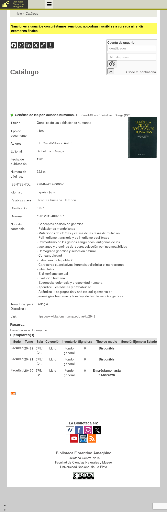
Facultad (17, 348)
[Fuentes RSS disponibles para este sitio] (83, 393)
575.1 (41, 207)
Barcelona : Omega (50, 151)
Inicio (18, 13)
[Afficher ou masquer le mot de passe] (112, 63)
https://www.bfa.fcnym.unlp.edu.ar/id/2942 (66, 316)
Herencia (70, 200)
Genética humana (49, 200)
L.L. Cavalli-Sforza (87, 115)
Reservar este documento (28, 330)
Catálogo (24, 72)
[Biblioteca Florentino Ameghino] (14, 4)
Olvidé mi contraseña (141, 72)
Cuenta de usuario (120, 43)
